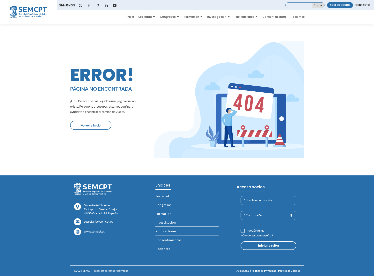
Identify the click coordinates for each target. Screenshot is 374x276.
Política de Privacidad (263, 270)
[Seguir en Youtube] (114, 5)
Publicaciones (244, 17)
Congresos (168, 17)
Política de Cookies (289, 270)
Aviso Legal (243, 270)
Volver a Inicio (91, 125)
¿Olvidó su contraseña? (257, 235)
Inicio (130, 17)
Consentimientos (274, 17)
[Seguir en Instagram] (97, 5)
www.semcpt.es (94, 231)
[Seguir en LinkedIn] (106, 5)
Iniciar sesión (268, 245)
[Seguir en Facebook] (89, 5)
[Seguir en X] (80, 5)
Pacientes (298, 17)
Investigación (216, 17)
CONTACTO (362, 5)
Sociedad (145, 17)
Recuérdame (256, 231)
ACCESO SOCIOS (340, 5)
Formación (191, 17)
